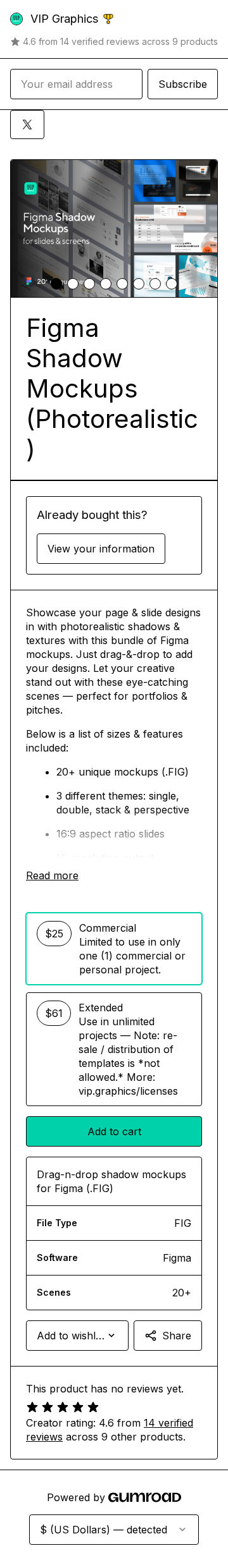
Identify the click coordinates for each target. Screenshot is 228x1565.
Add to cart (114, 1131)
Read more (52, 875)
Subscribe (182, 84)
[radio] (114, 949)
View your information (101, 548)
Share (176, 1335)
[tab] (56, 283)
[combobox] (77, 1335)
